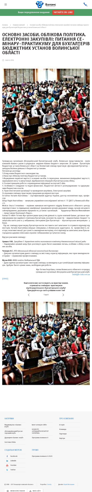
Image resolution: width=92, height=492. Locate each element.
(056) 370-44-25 (85, 4)
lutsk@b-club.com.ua (81, 275)
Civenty (49, 484)
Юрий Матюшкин (69, 484)
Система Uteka (10, 442)
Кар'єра (62, 438)
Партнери (63, 434)
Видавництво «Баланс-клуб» (13, 426)
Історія (61, 425)
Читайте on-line (63, 12)
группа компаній (46, 4)
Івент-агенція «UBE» (39, 425)
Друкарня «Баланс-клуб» (13, 437)
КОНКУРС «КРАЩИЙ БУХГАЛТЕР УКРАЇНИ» (40, 431)
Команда (62, 429)
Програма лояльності (40, 437)
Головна (5, 25)
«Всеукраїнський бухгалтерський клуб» (13, 432)
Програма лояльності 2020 (42, 456)
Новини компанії (19, 25)
